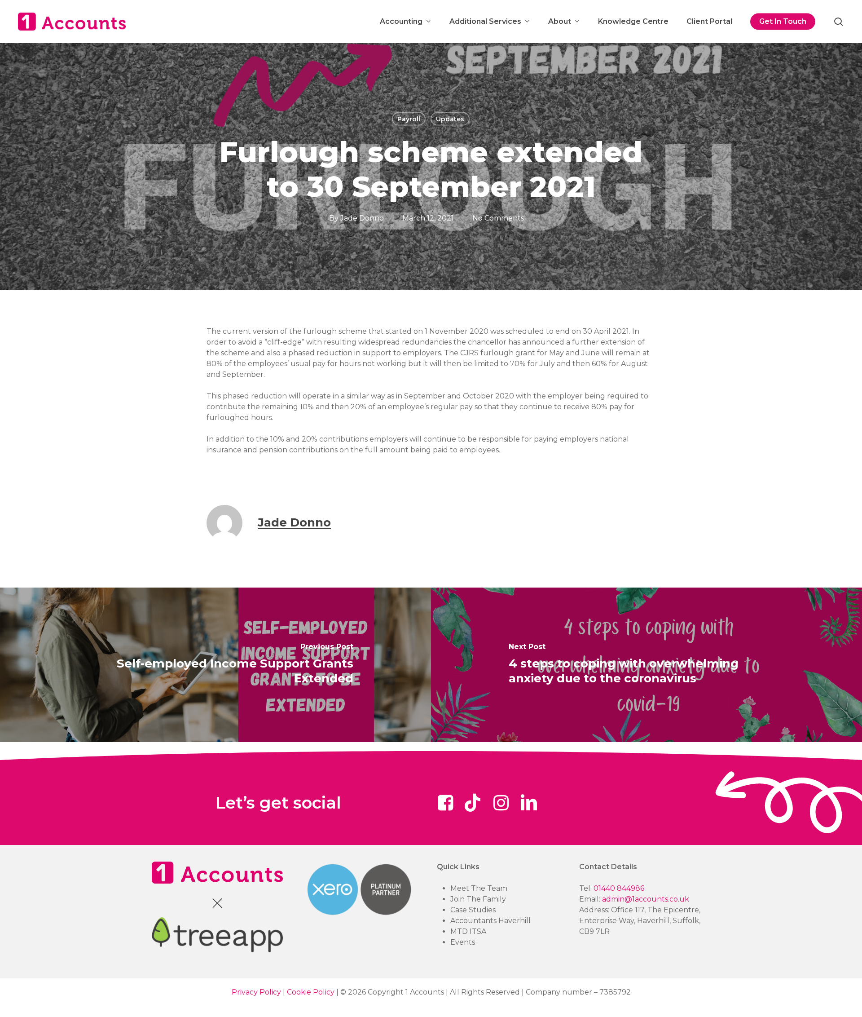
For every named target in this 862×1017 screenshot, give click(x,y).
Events (462, 942)
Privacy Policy (256, 992)
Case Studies (473, 910)
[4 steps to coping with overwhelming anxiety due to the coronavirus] (646, 665)
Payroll (408, 119)
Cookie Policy (310, 992)
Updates (450, 119)
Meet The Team (478, 888)
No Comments (498, 218)
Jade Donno (362, 218)
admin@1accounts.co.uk (645, 899)
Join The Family (478, 899)
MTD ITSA (468, 931)
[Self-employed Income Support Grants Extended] (215, 665)
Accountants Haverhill (490, 920)
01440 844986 (619, 888)
